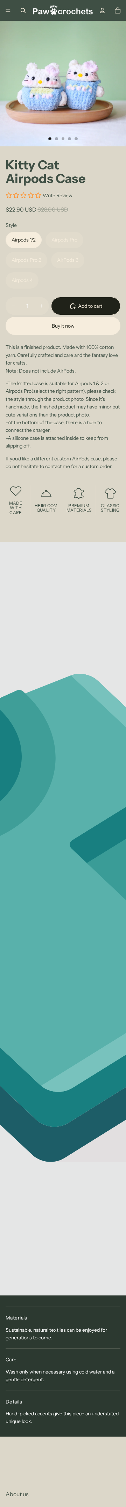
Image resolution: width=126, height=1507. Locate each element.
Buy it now (63, 326)
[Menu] (8, 10)
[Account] (102, 10)
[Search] (23, 10)
